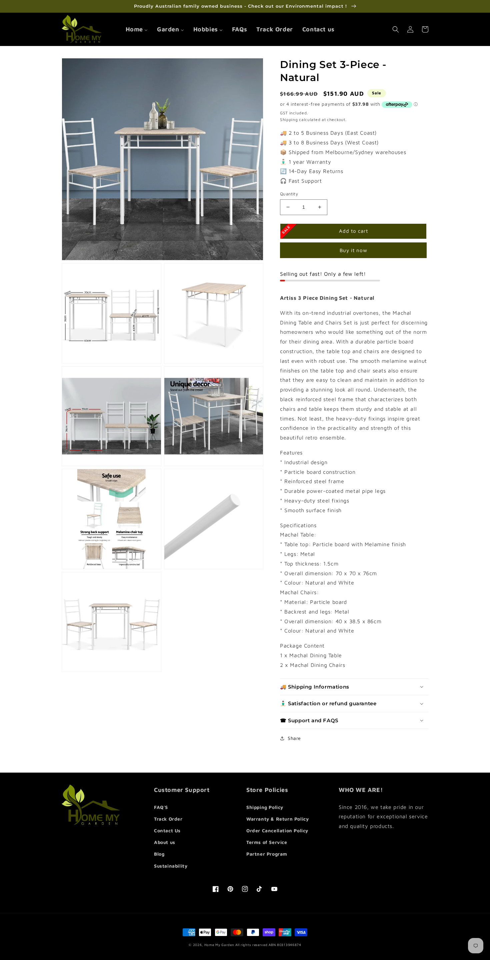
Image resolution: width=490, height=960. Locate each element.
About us (164, 842)
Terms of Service (266, 842)
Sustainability (170, 866)
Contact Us (167, 830)
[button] (395, 29)
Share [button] (294, 738)
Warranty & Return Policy (277, 819)
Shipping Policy (264, 807)
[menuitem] (136, 29)
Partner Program (266, 854)
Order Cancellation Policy (277, 830)
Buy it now (353, 250)
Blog (159, 854)
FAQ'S (161, 807)
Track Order (168, 819)
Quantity (289, 193)
